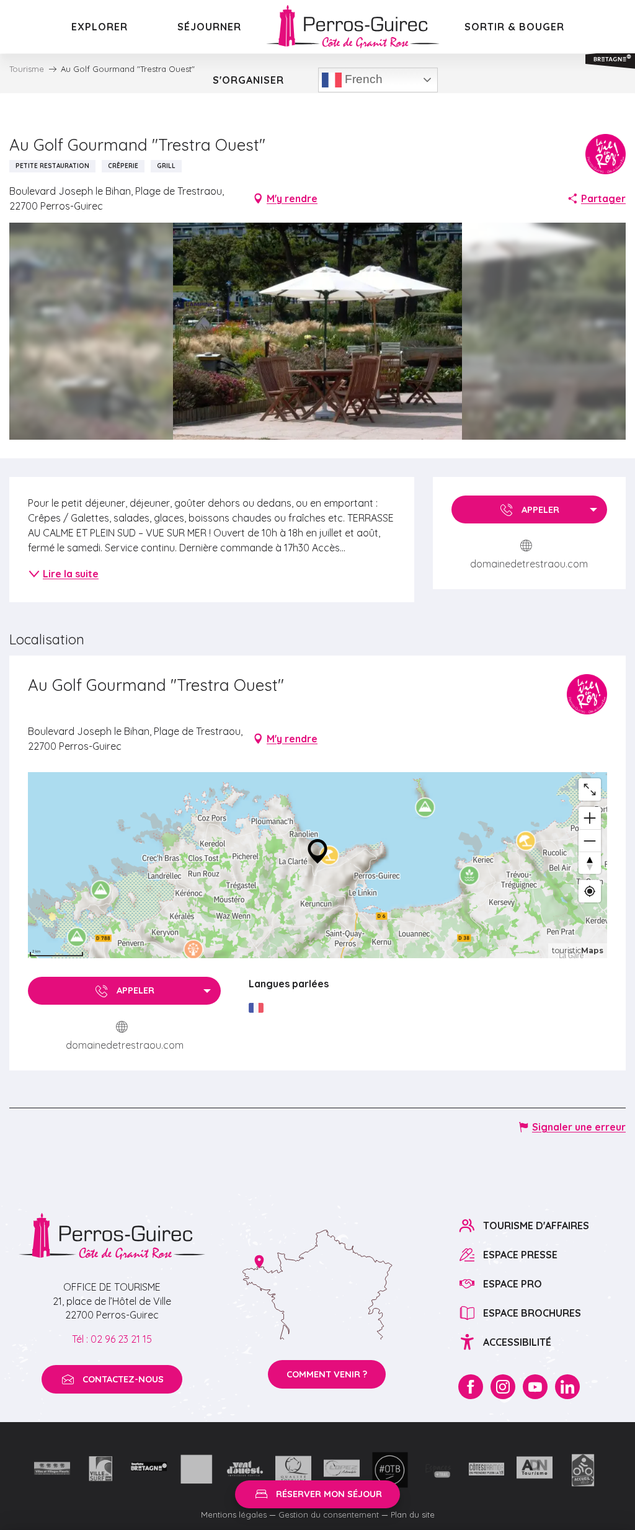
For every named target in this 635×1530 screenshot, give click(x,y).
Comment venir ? (326, 1374)
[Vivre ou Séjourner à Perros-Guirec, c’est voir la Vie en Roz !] (353, 26)
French (362, 79)
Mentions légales (234, 1514)
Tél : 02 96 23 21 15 (112, 1339)
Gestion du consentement (328, 1514)
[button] (318, 331)
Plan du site (413, 1514)
